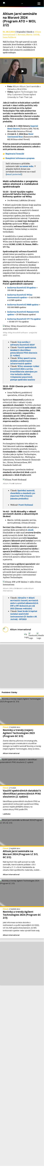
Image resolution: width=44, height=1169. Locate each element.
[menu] (39, 3)
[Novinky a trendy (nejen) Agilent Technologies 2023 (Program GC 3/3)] (22, 727)
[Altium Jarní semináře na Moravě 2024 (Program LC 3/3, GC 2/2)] (22, 848)
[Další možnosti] (31, 753)
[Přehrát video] (22, 70)
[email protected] (14, 174)
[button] (26, 636)
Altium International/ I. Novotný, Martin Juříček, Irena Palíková (22, 34)
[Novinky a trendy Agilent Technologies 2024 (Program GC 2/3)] (22, 909)
